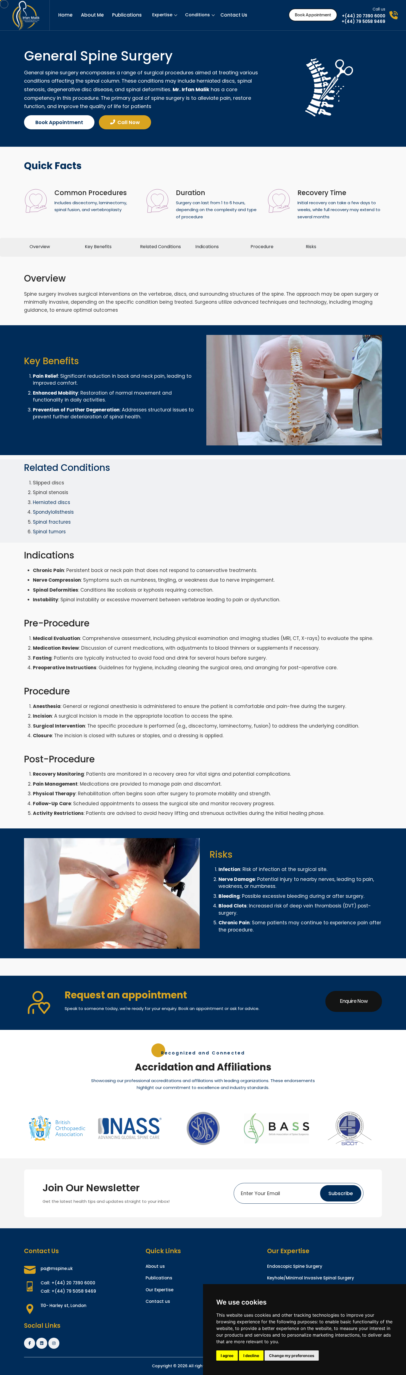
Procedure (262, 246)
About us (155, 1266)
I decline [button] (251, 1355)
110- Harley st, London (63, 1305)
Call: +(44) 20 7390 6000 (68, 1283)
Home (65, 15)
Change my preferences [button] (291, 1355)
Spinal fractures (52, 522)
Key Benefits (98, 246)
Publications (127, 15)
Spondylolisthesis (53, 512)
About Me (92, 15)
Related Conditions (160, 246)
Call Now (128, 122)
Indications (207, 246)
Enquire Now (354, 1001)
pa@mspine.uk (57, 1268)
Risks (311, 246)
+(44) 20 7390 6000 (363, 16)
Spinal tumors (49, 531)
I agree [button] (227, 1355)
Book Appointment (313, 15)
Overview (40, 246)
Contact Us (233, 15)
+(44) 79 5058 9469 (363, 21)
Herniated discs (51, 502)
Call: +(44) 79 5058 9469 (68, 1291)
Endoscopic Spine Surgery (294, 1266)
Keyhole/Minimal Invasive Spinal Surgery (310, 1278)
